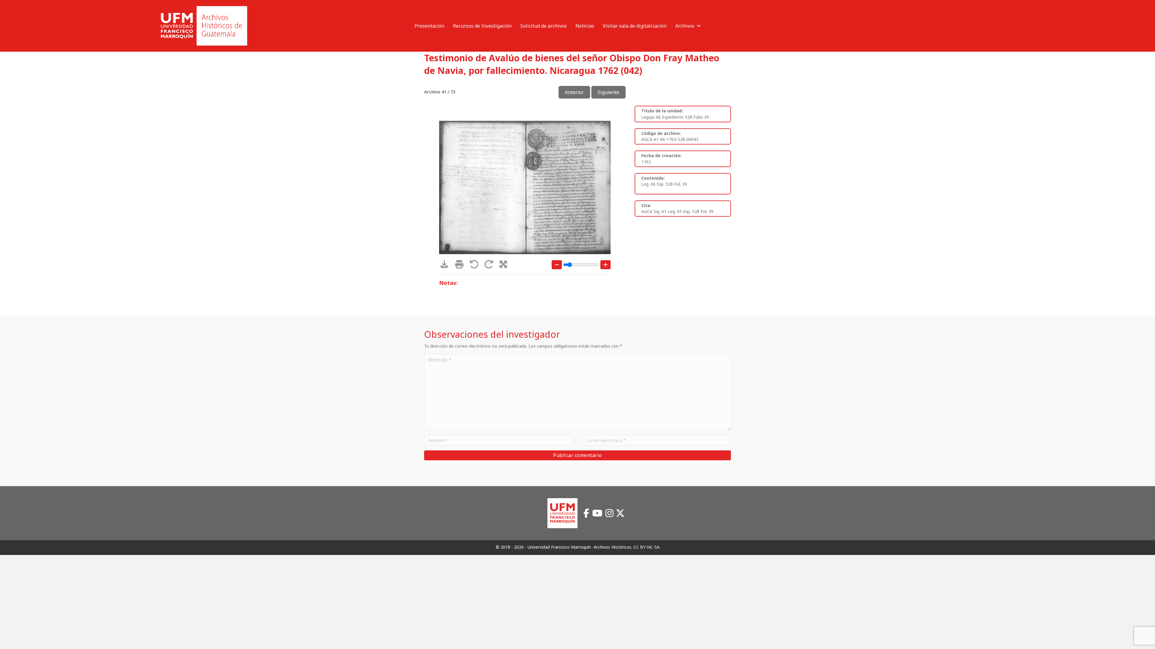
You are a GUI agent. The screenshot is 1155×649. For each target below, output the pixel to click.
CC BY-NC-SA (646, 547)
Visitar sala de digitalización (635, 26)
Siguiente (608, 92)
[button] (699, 25)
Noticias (584, 26)
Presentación (429, 26)
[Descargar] (446, 266)
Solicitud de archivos (543, 26)
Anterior (574, 92)
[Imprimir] (461, 266)
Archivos (685, 26)
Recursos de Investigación (482, 26)
